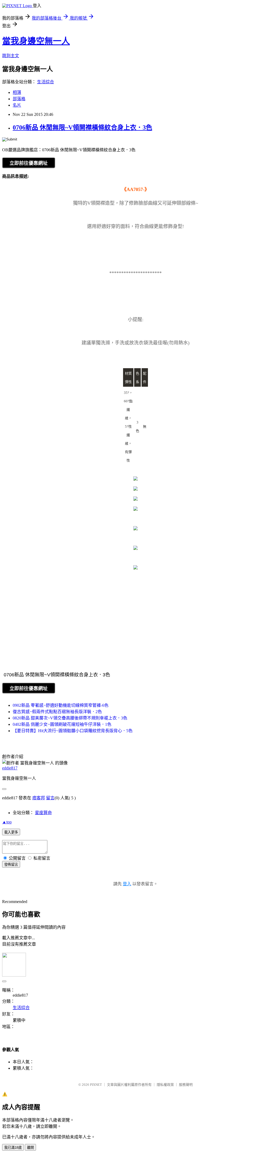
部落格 (19, 99)
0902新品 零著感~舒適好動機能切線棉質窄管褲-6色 (61, 705)
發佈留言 (11, 865)
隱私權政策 (165, 1085)
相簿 (17, 92)
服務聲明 (186, 1085)
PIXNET (96, 1085)
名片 (17, 105)
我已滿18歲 (13, 1148)
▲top (7, 822)
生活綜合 (45, 82)
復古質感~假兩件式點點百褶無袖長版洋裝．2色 (57, 711)
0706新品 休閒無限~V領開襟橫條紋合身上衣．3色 (82, 127)
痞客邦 (38, 798)
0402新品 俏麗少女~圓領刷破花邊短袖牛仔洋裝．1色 (62, 724)
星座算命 (43, 812)
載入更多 (11, 832)
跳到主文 (10, 55)
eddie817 (9, 768)
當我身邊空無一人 (36, 41)
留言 (50, 798)
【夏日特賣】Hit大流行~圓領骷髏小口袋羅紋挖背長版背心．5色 (73, 730)
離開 (30, 1148)
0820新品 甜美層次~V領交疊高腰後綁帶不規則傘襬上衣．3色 (70, 718)
